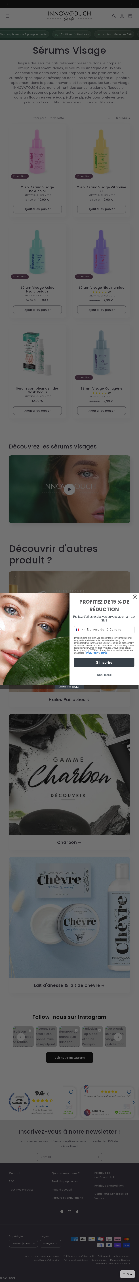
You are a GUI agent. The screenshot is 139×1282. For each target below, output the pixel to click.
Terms (104, 653)
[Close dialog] (135, 597)
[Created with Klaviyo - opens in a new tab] (69, 687)
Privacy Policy (91, 653)
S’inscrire (104, 662)
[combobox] (79, 629)
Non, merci (104, 674)
